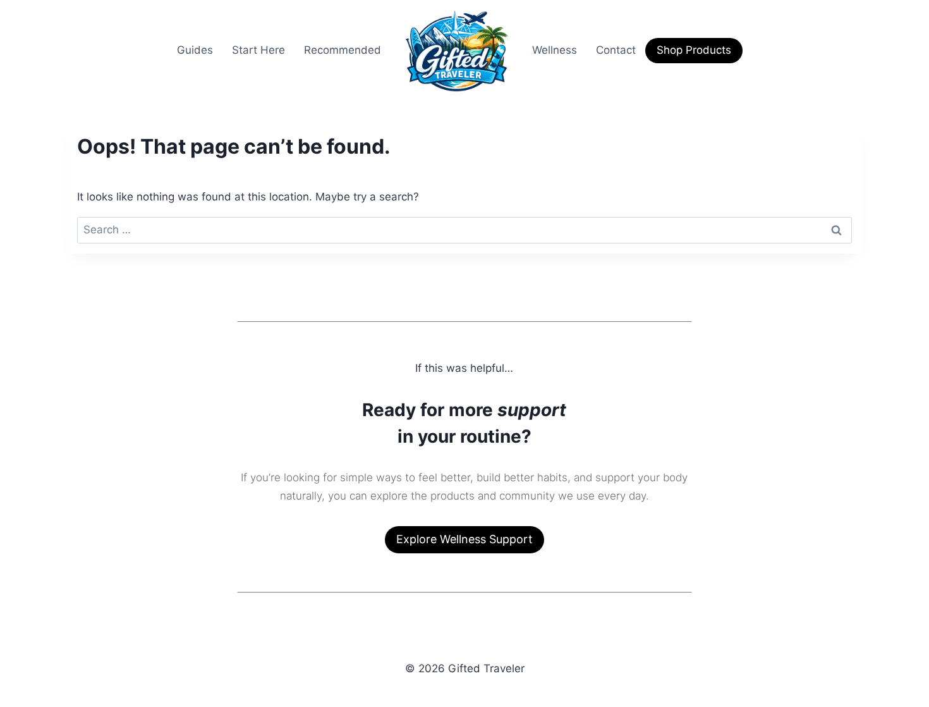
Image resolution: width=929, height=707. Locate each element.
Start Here (258, 50)
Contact (616, 50)
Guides (195, 50)
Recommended (342, 50)
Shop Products (694, 50)
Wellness (554, 50)
